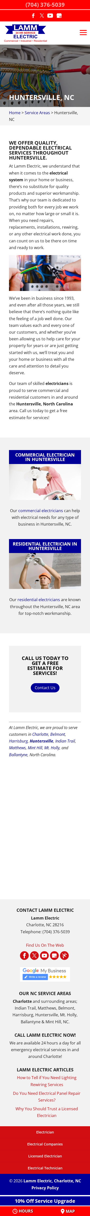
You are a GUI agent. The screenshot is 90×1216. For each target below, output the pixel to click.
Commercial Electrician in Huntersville (45, 457)
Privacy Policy (45, 1188)
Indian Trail (65, 741)
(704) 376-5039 (45, 4)
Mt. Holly (52, 747)
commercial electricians (40, 510)
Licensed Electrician (45, 1156)
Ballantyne (18, 754)
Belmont (57, 734)
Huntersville (41, 741)
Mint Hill (35, 747)
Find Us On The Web (45, 945)
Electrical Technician (45, 1168)
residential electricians (39, 599)
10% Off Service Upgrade (45, 1201)
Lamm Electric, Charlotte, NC (52, 1181)
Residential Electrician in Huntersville (45, 546)
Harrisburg (18, 741)
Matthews (17, 747)
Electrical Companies (45, 1144)
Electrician (45, 1132)
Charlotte (40, 734)
